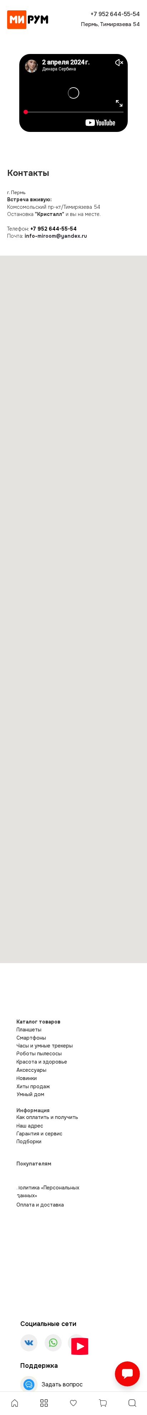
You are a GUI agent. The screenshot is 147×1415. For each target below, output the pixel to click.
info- (31, 236)
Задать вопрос (62, 1384)
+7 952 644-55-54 (53, 229)
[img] (27, 19)
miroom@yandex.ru (62, 236)
